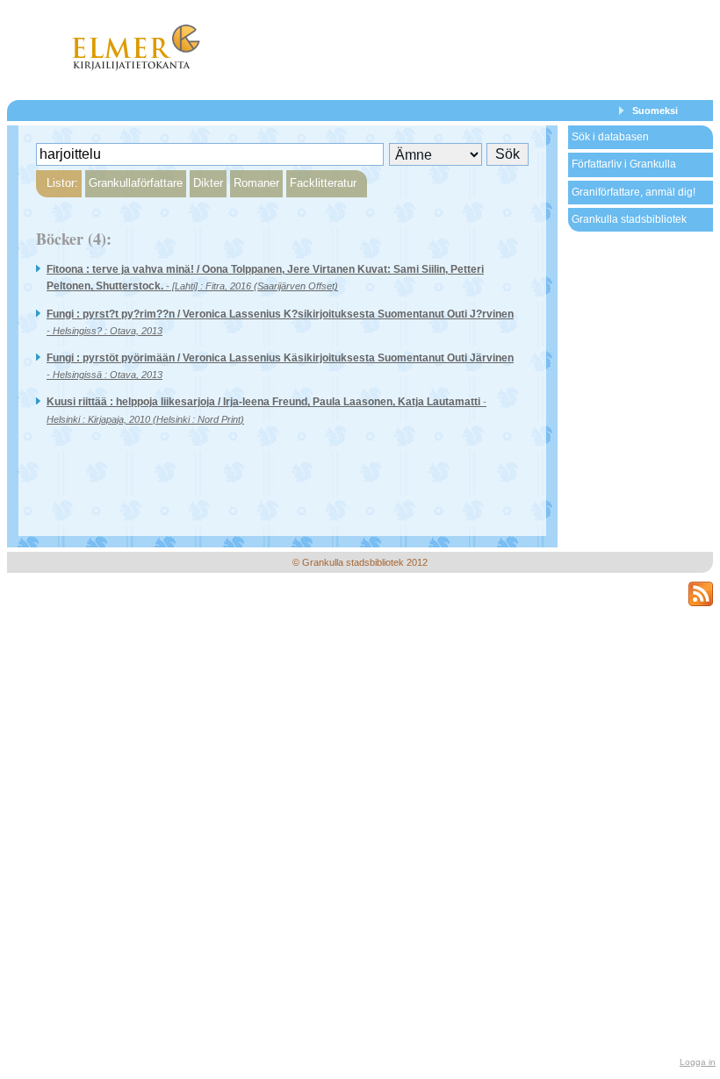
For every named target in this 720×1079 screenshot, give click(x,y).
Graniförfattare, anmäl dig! (633, 192)
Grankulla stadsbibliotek (629, 219)
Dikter (208, 182)
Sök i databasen (610, 137)
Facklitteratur (323, 182)
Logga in (698, 1062)
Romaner (256, 182)
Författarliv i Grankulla (624, 164)
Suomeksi (655, 110)
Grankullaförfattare (136, 182)
